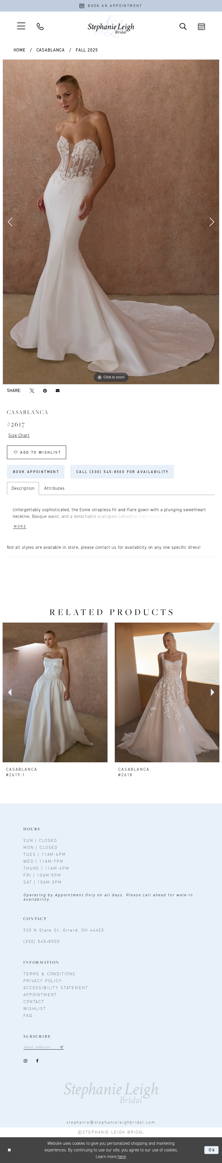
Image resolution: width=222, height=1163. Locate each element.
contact (34, 1001)
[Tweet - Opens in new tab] (31, 390)
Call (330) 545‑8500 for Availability (122, 472)
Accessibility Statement (55, 988)
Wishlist (34, 1008)
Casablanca (50, 50)
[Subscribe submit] (61, 1047)
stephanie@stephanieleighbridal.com (111, 1122)
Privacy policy (42, 981)
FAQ (27, 1015)
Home (19, 50)
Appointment (40, 995)
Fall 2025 (87, 50)
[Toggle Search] (183, 26)
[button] (21, 26)
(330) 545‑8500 (41, 941)
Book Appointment (36, 472)
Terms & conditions (49, 974)
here (122, 1157)
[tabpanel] (111, 222)
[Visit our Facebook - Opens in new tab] (37, 1060)
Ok (212, 1150)
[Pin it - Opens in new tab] (45, 390)
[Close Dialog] (9, 1150)
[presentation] (55, 692)
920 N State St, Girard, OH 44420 (63, 930)
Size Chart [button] (19, 435)
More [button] (20, 526)
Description (23, 488)
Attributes (54, 488)
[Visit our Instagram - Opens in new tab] (25, 1060)
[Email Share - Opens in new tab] (58, 390)
